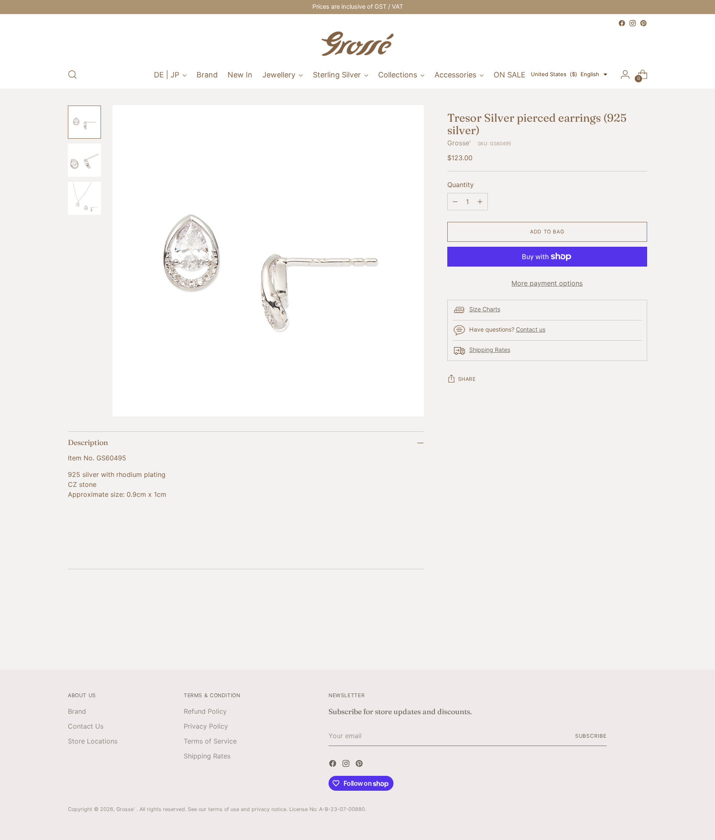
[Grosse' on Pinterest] (643, 23)
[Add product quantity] (480, 201)
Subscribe (591, 736)
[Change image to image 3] (84, 198)
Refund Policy (205, 711)
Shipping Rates (489, 349)
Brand (77, 711)
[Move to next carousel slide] (640, 641)
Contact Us (85, 726)
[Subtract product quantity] (455, 201)
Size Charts (484, 309)
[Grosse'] (357, 44)
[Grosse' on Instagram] (632, 23)
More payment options (547, 283)
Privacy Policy (206, 726)
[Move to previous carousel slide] (621, 641)
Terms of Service (210, 741)
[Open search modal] (72, 74)
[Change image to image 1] (84, 122)
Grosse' (459, 143)
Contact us (530, 329)
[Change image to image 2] (84, 160)
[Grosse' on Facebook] (622, 23)
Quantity (460, 185)
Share (467, 379)
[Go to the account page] (625, 74)
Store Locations (93, 741)
